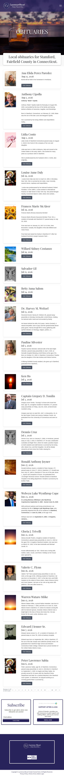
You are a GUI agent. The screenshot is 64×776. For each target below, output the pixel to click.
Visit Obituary (27, 85)
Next (35, 757)
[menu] (61, 6)
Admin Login (40, 774)
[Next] (59, 690)
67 (56, 690)
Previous (29, 757)
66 (52, 690)
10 (45, 690)
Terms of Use (32, 774)
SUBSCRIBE (16, 720)
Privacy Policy (24, 774)
